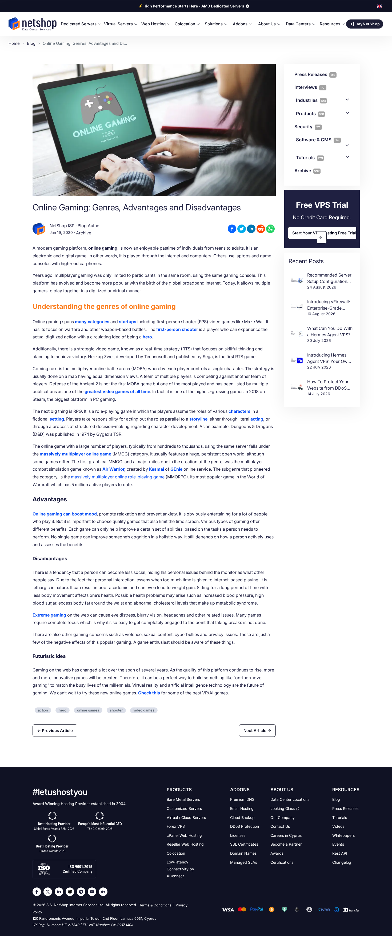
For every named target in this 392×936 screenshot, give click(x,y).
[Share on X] (241, 229)
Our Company (282, 817)
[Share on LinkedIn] (251, 229)
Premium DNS (242, 799)
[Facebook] (38, 891)
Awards (276, 853)
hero (147, 336)
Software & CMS (317, 139)
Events (338, 844)
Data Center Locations (289, 799)
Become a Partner (286, 844)
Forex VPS (176, 826)
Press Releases (345, 808)
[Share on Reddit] (261, 229)
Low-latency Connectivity (180, 869)
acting (256, 419)
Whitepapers (343, 835)
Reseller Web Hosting (185, 844)
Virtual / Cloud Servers (186, 817)
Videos (338, 826)
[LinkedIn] (60, 891)
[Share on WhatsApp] (270, 229)
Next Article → (257, 730)
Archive (83, 233)
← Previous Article (55, 730)
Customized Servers (184, 808)
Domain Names (243, 853)
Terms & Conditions (155, 905)
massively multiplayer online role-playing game (118, 476)
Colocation (176, 853)
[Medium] (104, 891)
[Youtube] (93, 891)
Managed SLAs (243, 862)
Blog (336, 799)
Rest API (339, 853)
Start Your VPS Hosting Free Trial (324, 232)
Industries (311, 100)
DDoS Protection (244, 826)
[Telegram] (82, 891)
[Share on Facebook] (232, 229)
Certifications (281, 862)
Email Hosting (242, 808)
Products (310, 113)
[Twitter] (49, 891)
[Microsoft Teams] (71, 891)
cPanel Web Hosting (184, 835)
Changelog (341, 862)
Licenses (237, 835)
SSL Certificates (244, 844)
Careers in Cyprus (286, 835)
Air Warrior (113, 469)
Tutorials (309, 157)
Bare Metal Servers (183, 799)
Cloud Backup (242, 817)
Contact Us (280, 826)
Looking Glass (282, 808)
